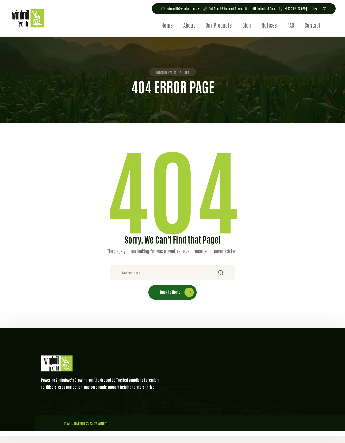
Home (167, 24)
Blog (246, 24)
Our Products (219, 24)
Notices (269, 24)
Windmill (104, 423)
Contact (313, 24)
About (189, 24)
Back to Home (170, 292)
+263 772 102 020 (295, 9)
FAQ (290, 24)
